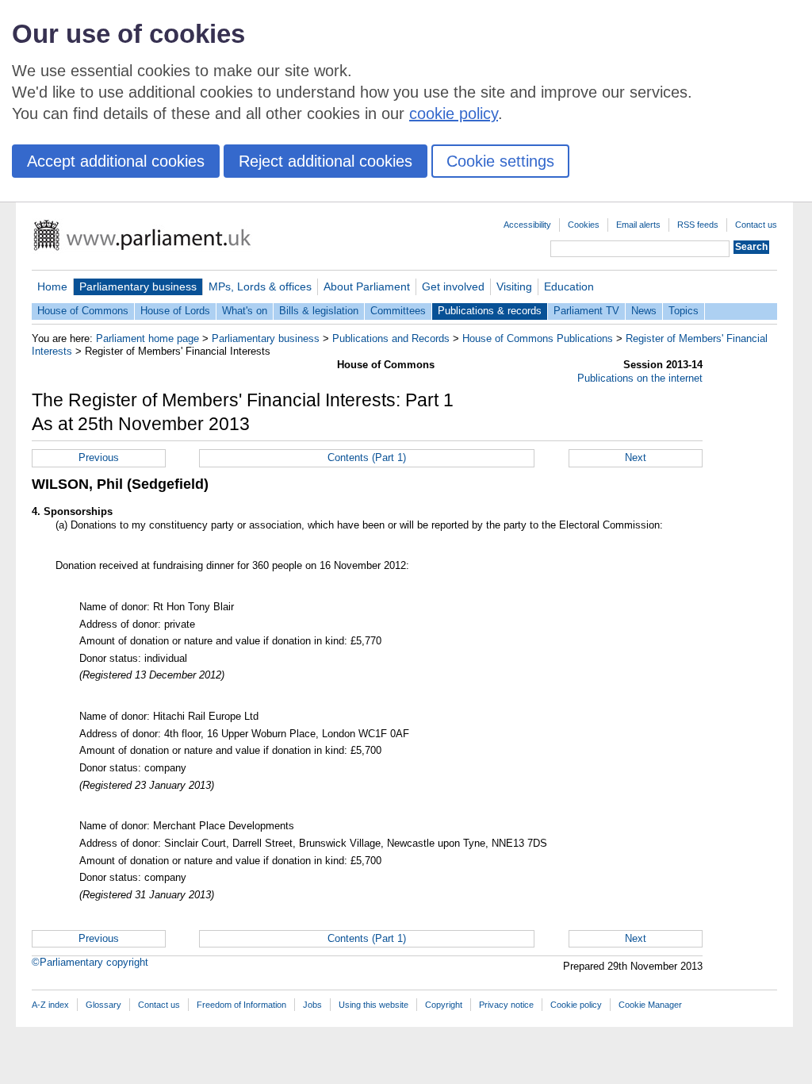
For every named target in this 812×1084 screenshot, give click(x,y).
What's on (244, 311)
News (644, 311)
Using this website (373, 1004)
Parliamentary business (138, 286)
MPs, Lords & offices (260, 286)
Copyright (443, 1004)
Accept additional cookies (116, 161)
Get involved (453, 286)
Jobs (312, 1004)
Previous (99, 457)
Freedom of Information (241, 1004)
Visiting (514, 286)
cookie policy (453, 113)
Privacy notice (506, 1004)
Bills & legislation (318, 311)
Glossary (103, 1004)
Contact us (756, 224)
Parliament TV (586, 311)
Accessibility (527, 224)
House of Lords (175, 311)
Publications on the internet (640, 378)
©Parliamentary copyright (90, 962)
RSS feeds (697, 224)
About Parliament (367, 286)
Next (635, 457)
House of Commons (82, 311)
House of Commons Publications (537, 338)
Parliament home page (147, 338)
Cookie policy (576, 1004)
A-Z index (50, 1004)
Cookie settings (500, 161)
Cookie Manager (650, 1004)
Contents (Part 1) (366, 457)
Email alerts (638, 224)
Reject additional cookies (325, 161)
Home (52, 286)
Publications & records (490, 311)
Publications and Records (391, 338)
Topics (683, 311)
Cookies (583, 224)
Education (569, 286)
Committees (398, 311)
